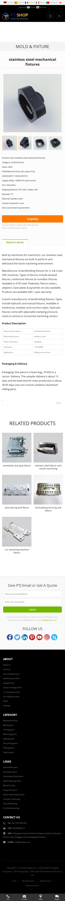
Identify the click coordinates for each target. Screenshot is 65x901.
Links (14, 881)
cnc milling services (11, 696)
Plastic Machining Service (13, 794)
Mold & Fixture (28, 881)
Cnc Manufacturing (11, 808)
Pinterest (32, 637)
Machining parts (10, 734)
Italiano (42, 2)
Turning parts (9, 729)
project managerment (12, 687)
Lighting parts (9, 738)
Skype (54, 637)
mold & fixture (32, 46)
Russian (42, 7)
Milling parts (8, 725)
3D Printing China (21, 871)
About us (7, 665)
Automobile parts (10, 767)
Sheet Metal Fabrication (13, 776)
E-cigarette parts (10, 790)
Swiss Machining (10, 803)
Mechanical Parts (10, 720)
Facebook (10, 637)
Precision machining (11, 799)
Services (6, 669)
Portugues (54, 2)
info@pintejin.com (22, 842)
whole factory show (11, 678)
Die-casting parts (10, 743)
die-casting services (11, 674)
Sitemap (6, 705)
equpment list (9, 683)
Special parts (8, 752)
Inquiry (32, 219)
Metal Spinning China (12, 781)
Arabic (33, 7)
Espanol (21, 2)
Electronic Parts (32, 885)
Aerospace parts (10, 772)
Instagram (47, 637)
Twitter (17, 637)
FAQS (5, 701)
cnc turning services (11, 692)
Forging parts (8, 747)
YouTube (39, 637)
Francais (32, 2)
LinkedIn (25, 637)
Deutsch (10, 2)
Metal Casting (9, 785)
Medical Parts (45, 881)
